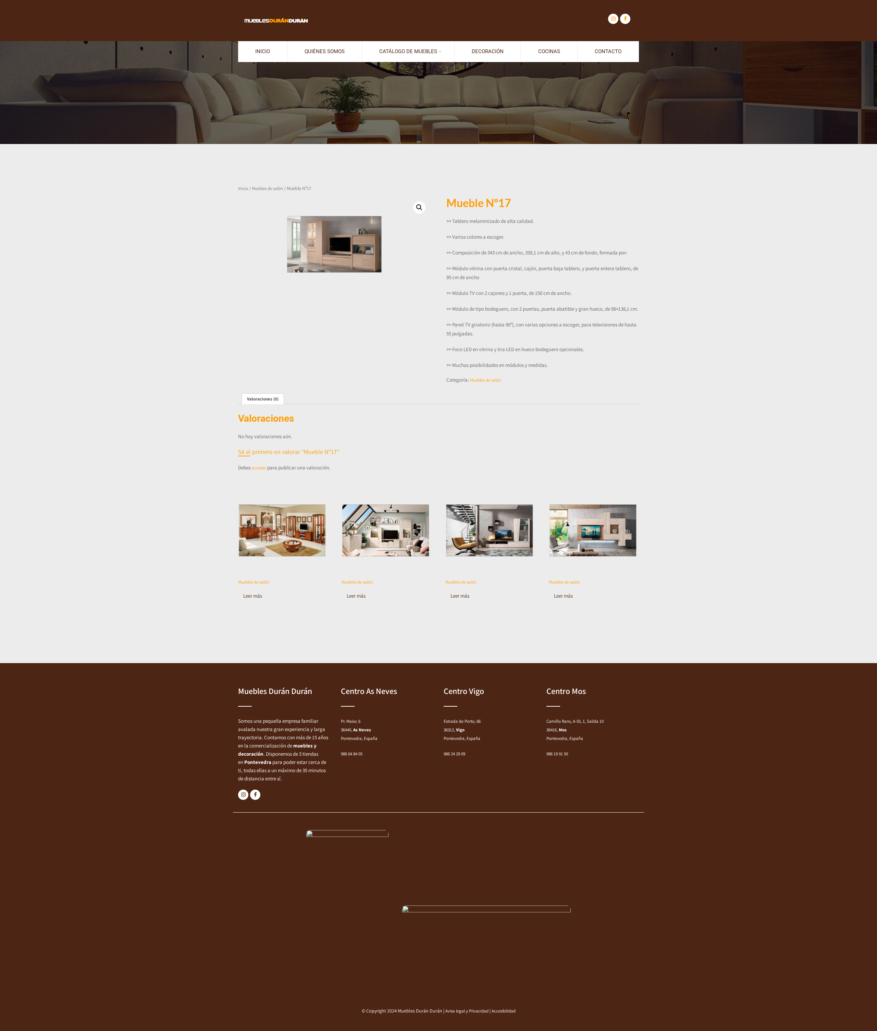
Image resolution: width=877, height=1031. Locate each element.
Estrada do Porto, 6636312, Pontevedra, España (462, 729)
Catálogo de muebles (408, 51)
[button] (419, 207)
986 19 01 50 (557, 754)
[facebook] (625, 19)
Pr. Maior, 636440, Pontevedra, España (359, 729)
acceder (259, 468)
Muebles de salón (267, 188)
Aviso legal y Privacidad (467, 1011)
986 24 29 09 (454, 754)
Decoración (488, 51)
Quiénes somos (325, 51)
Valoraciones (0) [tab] (263, 399)
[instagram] (613, 19)
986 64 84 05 (351, 754)
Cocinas (549, 51)
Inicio (262, 51)
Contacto (608, 51)
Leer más (252, 595)
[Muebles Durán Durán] (275, 4)
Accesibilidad (504, 1011)
